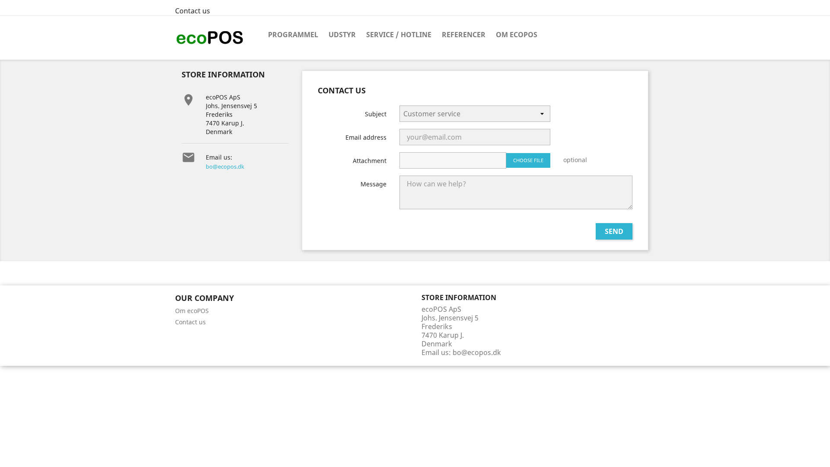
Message (373, 184)
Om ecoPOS (516, 34)
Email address (365, 137)
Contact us (192, 11)
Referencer (463, 34)
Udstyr (342, 34)
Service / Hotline (398, 34)
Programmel (293, 34)
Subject (375, 114)
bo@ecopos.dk (225, 166)
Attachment (369, 161)
